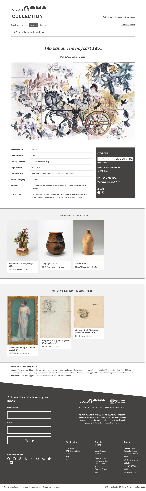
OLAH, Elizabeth (15, 269)
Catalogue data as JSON (107, 181)
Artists (118, 16)
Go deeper (130, 16)
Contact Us (131, 472)
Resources (44, 25)
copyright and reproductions (40, 375)
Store (68, 454)
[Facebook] (98, 193)
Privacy (25, 487)
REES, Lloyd (47, 346)
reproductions (124, 373)
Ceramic (35, 179)
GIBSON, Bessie (15, 353)
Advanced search (128, 24)
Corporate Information (52, 487)
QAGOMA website (73, 451)
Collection (27, 16)
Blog (67, 456)
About (68, 459)
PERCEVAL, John (68, 56)
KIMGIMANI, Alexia (49, 267)
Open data (70, 448)
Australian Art (38, 167)
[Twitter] (103, 193)
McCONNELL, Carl (82, 267)
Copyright (35, 487)
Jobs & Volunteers (11, 487)
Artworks (107, 16)
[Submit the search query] (12, 32)
